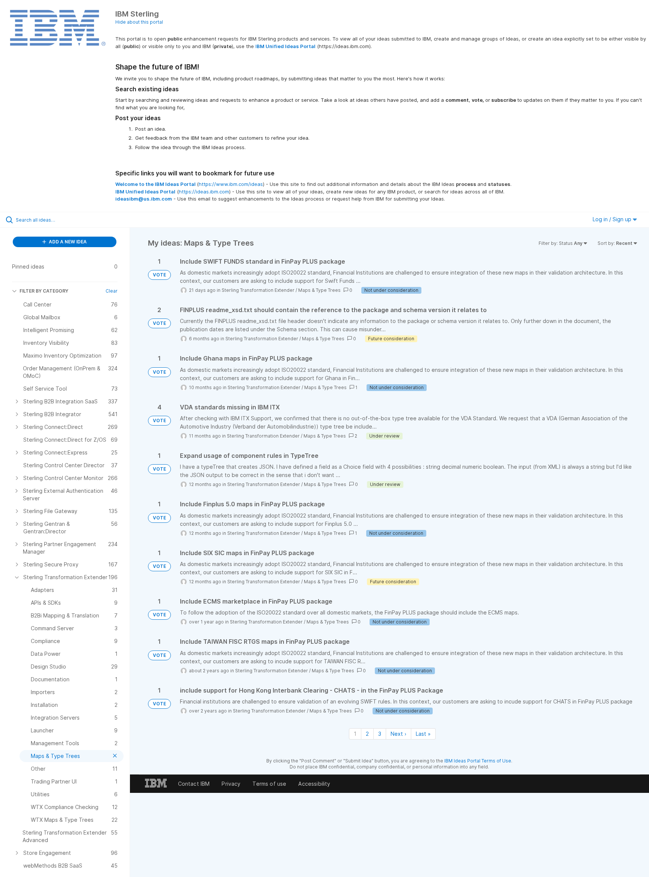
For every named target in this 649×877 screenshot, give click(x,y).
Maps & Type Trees (319, 290)
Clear (112, 291)
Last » (423, 734)
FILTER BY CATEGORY (44, 291)
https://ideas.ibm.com (204, 192)
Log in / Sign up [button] (613, 219)
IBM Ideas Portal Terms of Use (477, 761)
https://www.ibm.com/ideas (231, 184)
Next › (398, 734)
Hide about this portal (139, 22)
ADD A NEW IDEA (67, 242)
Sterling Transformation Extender (258, 290)
